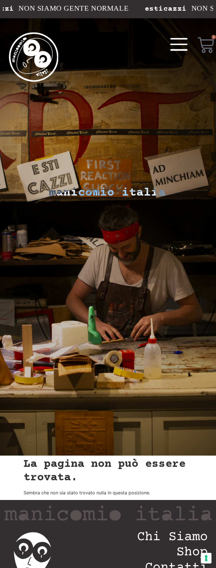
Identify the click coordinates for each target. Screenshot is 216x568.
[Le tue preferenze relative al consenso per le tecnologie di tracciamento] (206, 558)
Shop (192, 552)
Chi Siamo (172, 537)
